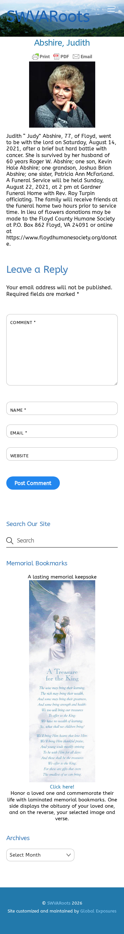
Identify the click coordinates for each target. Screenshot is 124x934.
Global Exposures (98, 911)
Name (18, 410)
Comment (23, 322)
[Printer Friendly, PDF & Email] (62, 56)
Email (18, 432)
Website (19, 455)
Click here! (62, 787)
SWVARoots (58, 903)
